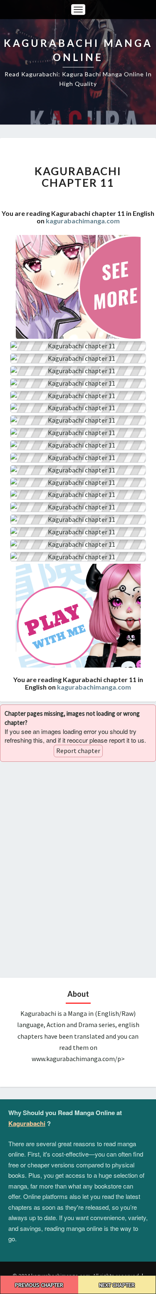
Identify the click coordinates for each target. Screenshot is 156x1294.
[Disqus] (78, 868)
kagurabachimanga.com (83, 221)
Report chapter (78, 750)
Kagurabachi (26, 1123)
